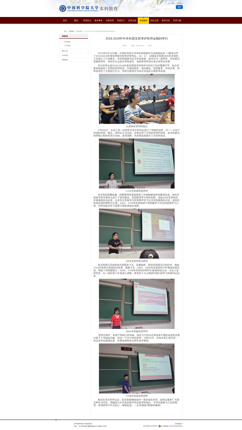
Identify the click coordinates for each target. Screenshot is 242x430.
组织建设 (67, 42)
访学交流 (132, 20)
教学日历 (166, 20)
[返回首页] (61, 31)
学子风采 (65, 55)
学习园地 (67, 45)
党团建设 (143, 20)
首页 (65, 20)
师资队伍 (87, 20)
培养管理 (110, 20)
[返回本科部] (78, 8)
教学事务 (99, 20)
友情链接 (178, 424)
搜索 (179, 7)
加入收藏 (171, 3)
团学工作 (65, 51)
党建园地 (65, 36)
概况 (76, 20)
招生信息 (155, 20)
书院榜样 (65, 60)
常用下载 (177, 20)
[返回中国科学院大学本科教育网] (111, 8)
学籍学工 (121, 20)
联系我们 (180, 3)
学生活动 (79, 31)
